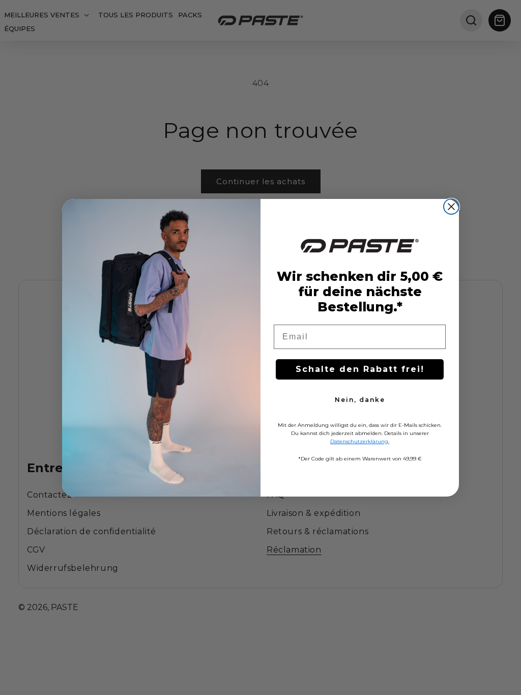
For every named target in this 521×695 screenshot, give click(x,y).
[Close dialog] (451, 206)
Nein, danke (360, 399)
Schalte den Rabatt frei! (360, 369)
